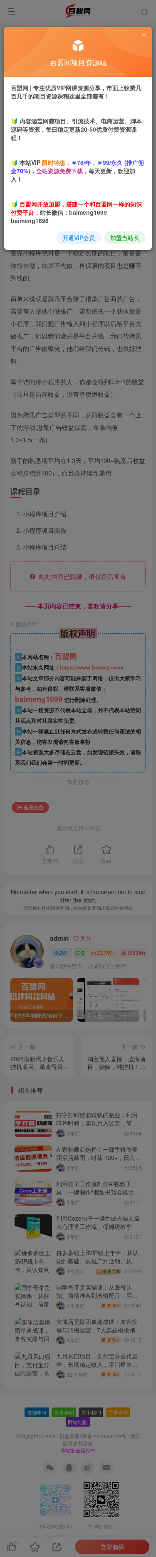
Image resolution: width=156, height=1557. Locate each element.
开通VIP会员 (78, 237)
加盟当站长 (124, 237)
